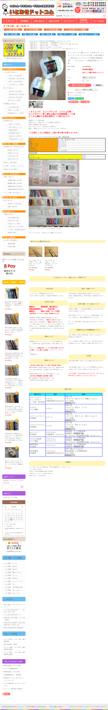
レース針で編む (54, 45)
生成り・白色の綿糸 (10, 162)
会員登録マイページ (83, 21)
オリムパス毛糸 (57, 47)
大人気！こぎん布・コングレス (14, 166)
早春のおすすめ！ (14, 150)
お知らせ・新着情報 (10, 634)
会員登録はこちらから (13, 551)
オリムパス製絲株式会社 (11, 668)
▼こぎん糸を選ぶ (13, 30)
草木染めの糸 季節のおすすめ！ (14, 146)
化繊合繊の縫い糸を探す (16, 189)
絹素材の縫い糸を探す (15, 183)
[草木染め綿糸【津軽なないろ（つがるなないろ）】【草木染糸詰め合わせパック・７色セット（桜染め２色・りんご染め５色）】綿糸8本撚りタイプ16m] (12, 374)
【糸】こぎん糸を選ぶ (15, 75)
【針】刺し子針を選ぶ (15, 97)
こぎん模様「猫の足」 (11, 566)
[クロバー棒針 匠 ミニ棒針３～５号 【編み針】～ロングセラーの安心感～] (35, 255)
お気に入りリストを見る (11, 497)
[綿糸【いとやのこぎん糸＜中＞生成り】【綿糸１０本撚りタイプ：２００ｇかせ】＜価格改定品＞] (12, 456)
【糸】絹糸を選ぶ (14, 107)
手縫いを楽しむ (9, 177)
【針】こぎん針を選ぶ (15, 81)
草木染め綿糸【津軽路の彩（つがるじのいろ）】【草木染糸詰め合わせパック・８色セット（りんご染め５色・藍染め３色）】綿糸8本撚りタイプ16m (14, 437)
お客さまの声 (54, 21)
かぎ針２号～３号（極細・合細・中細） (68, 44)
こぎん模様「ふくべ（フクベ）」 (14, 581)
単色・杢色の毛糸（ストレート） (71, 48)
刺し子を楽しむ (9, 88)
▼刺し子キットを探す (66, 34)
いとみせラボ (8, 599)
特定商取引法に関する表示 (37, 706)
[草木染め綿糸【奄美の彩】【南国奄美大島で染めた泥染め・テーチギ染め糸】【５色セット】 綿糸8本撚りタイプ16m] (12, 349)
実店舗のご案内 (57, 706)
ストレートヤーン (56, 48)
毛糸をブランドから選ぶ (45, 47)
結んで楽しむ (8, 200)
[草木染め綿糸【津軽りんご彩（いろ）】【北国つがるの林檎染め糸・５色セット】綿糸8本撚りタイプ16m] (12, 323)
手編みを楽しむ (33, 42)
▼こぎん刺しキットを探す (76, 30)
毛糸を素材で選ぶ (44, 42)
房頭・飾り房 (12, 206)
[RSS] (6, 694)
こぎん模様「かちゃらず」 (12, 593)
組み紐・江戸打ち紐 (14, 203)
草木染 (6, 480)
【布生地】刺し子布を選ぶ (16, 94)
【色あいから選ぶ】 (14, 124)
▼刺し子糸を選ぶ (11, 34)
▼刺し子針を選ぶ (47, 34)
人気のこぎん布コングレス (14, 58)
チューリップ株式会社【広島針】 (13, 688)
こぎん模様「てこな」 (11, 563)
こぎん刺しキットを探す (16, 84)
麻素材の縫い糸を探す (15, 186)
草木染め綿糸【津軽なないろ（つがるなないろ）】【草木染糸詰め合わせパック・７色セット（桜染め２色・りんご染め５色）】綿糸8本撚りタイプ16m (14, 382)
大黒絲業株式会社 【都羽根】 (13, 675)
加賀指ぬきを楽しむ (10, 103)
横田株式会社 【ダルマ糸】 (12, 671)
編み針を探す (12, 232)
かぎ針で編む (54, 44)
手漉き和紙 (11, 246)
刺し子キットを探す (14, 100)
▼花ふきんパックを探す (89, 34)
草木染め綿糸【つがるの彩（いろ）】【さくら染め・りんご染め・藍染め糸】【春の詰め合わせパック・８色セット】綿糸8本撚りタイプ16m (14, 410)
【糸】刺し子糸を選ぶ (15, 91)
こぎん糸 (20, 480)
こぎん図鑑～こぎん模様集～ (13, 558)
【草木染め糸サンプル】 (16, 139)
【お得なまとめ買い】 (15, 136)
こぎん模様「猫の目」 (11, 569)
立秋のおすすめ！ (14, 156)
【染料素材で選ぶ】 (14, 133)
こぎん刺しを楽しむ (10, 72)
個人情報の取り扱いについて (13, 706)
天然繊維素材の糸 (55, 42)
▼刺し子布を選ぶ (29, 34)
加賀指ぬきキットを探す (16, 113)
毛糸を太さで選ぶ (44, 44)
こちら (43, 232)
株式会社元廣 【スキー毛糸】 (13, 665)
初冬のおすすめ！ (14, 159)
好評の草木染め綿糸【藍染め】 (14, 627)
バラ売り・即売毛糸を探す (16, 229)
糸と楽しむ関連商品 (10, 240)
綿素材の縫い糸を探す (15, 180)
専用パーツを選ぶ (14, 110)
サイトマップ (69, 21)
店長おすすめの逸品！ (11, 169)
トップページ (9, 21)
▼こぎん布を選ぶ (32, 30)
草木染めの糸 (8, 120)
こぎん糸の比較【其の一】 (12, 614)
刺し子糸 (6, 483)
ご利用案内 (24, 21)
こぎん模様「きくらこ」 (12, 575)
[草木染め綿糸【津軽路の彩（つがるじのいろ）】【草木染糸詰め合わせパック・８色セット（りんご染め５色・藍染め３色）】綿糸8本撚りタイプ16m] (12, 429)
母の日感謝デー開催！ (11, 644)
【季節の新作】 (13, 130)
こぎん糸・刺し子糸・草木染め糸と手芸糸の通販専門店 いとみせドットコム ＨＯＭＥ (50, 41)
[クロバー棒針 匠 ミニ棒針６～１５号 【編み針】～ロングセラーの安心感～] (51, 255)
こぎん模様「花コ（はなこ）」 (14, 590)
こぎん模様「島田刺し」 (12, 578)
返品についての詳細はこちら (77, 92)
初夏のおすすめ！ (14, 153)
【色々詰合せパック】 (15, 127)
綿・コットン (65, 42)
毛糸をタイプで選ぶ (44, 48)
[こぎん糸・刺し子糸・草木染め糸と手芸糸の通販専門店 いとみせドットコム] (28, 16)
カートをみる (98, 21)
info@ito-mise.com (48, 473)
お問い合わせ (39, 21)
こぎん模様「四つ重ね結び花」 (14, 587)
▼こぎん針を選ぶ (52, 30)
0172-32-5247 (41, 475)
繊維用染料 (11, 243)
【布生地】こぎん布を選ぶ (16, 78)
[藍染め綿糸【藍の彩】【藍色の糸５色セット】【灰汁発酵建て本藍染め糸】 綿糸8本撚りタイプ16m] (12, 297)
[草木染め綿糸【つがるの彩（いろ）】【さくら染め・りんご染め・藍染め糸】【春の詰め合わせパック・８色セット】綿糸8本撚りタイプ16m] (12, 401)
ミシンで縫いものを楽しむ (12, 192)
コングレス (13, 480)
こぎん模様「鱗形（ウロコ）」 (14, 572)
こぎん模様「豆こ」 (10, 584)
